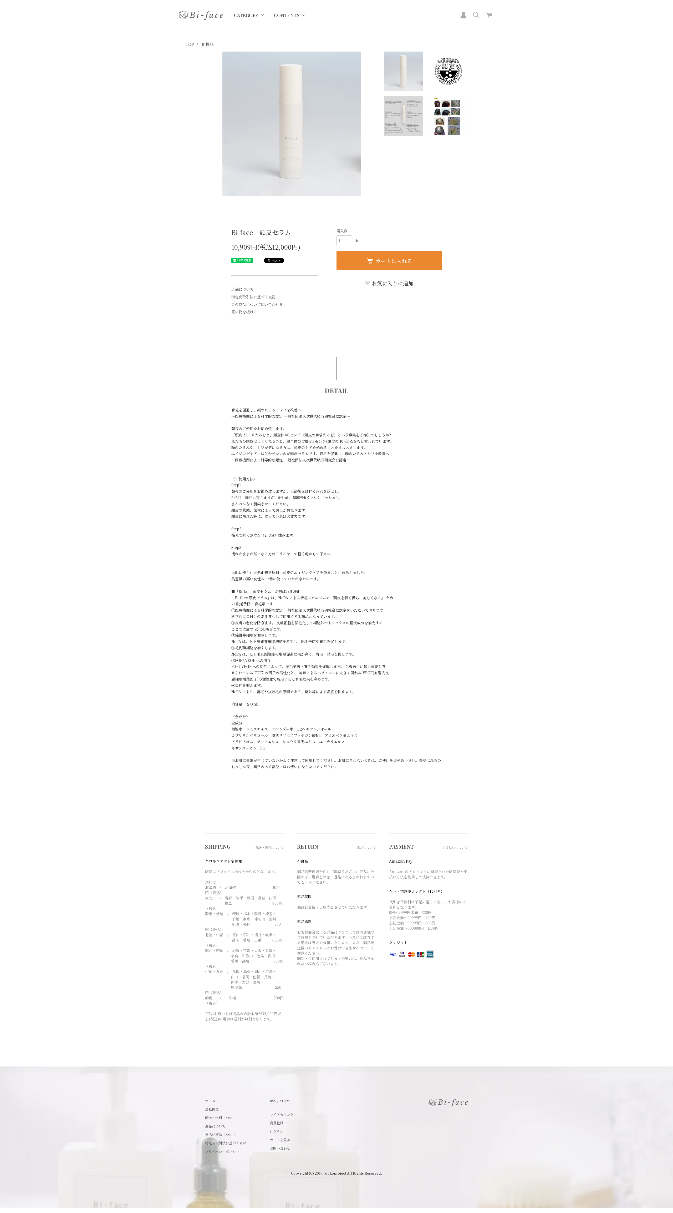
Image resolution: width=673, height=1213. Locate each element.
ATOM (284, 1100)
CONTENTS (286, 15)
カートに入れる (393, 261)
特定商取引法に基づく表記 (253, 296)
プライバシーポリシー (222, 1151)
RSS (273, 1100)
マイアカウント (282, 1114)
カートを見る (280, 1139)
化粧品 (207, 44)
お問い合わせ (280, 1148)
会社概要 (212, 1109)
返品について (242, 289)
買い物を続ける (244, 311)
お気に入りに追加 (392, 283)
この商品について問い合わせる (257, 304)
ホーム (210, 1100)
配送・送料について (220, 1117)
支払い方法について (220, 1134)
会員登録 (276, 1122)
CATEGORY (246, 15)
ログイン (276, 1131)
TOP (189, 44)
